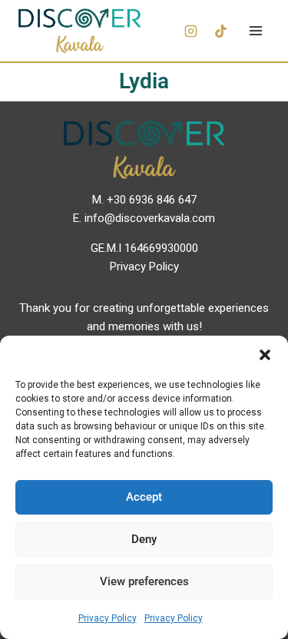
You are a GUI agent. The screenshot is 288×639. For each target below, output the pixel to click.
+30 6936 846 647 (152, 200)
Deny (144, 539)
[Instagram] (190, 31)
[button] (265, 355)
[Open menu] (255, 30)
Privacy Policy (107, 618)
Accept (144, 497)
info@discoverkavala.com (149, 218)
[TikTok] (220, 31)
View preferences (144, 581)
